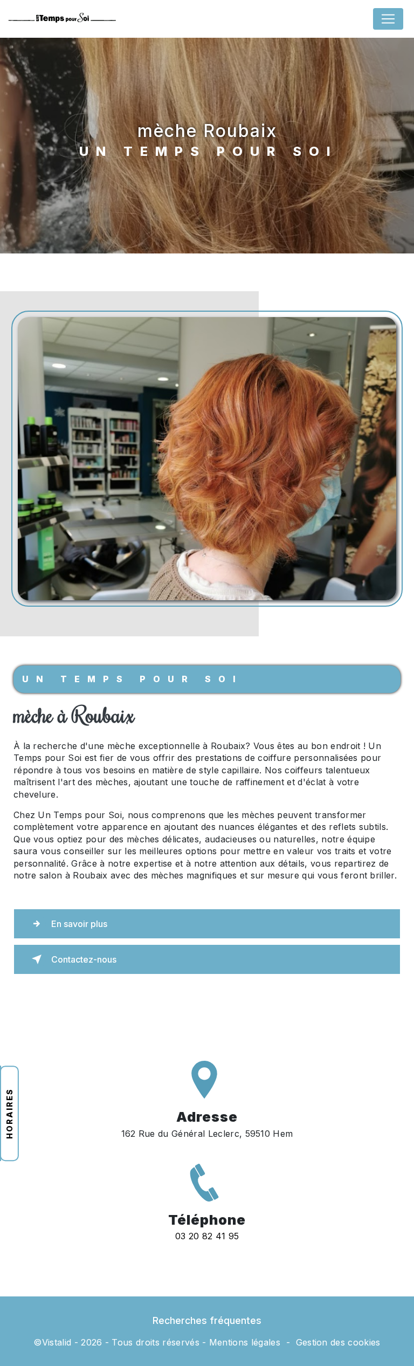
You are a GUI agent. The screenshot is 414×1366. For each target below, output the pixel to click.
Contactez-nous (83, 959)
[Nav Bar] (388, 19)
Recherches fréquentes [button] (207, 1320)
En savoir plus (79, 923)
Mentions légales (244, 1342)
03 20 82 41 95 (207, 1236)
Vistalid (57, 1342)
